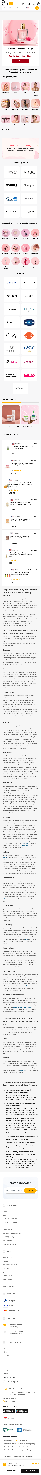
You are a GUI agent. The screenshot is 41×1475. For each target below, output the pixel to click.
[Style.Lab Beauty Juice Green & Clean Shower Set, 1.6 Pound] (7, 575)
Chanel (22, 1070)
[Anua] (29, 172)
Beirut (5, 1348)
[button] (24, 4)
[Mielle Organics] (12, 362)
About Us (6, 1211)
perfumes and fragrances (22, 1007)
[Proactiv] (20, 388)
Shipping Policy (8, 1237)
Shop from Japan (10, 1444)
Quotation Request (10, 1219)
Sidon (5, 1363)
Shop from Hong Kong (27, 1444)
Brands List (7, 1261)
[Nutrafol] (29, 198)
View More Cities (9, 1377)
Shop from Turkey (10, 1450)
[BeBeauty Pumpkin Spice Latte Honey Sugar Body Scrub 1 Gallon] (7, 504)
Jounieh (6, 1356)
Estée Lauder (7, 899)
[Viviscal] (29, 362)
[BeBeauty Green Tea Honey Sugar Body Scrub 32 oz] (8, 448)
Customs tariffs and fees (12, 1233)
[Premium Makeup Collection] (20, 33)
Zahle (5, 1366)
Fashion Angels (32, 570)
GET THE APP (30, 1471)
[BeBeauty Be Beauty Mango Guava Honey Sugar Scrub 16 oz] (7, 466)
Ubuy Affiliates (8, 1286)
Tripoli (5, 1352)
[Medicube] (12, 375)
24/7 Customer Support (18, 1389)
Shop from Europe (26, 1450)
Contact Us (7, 1215)
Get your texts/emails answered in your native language (22, 1393)
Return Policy (8, 1268)
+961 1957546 (10, 1401)
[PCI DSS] (8, 1430)
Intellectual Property (10, 1222)
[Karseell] (12, 172)
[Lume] (29, 335)
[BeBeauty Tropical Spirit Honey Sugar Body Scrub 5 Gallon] (7, 521)
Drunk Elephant (25, 845)
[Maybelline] (12, 212)
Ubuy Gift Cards (9, 1279)
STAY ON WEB (11, 1471)
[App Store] (9, 1411)
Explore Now (20, 61)
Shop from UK (22, 1441)
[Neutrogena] (29, 185)
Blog (4, 1283)
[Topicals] (12, 309)
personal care (25, 986)
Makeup (5, 857)
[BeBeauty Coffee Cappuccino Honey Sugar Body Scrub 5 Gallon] (7, 538)
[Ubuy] (10, 4)
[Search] (37, 8)
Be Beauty (34, 444)
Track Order (7, 1230)
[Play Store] (22, 1411)
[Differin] (12, 283)
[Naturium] (29, 283)
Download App (8, 1257)
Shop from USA (9, 1441)
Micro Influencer (9, 1240)
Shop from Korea (10, 1447)
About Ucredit (8, 1276)
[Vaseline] (29, 322)
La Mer (24, 1049)
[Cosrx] (29, 296)
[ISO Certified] (23, 1430)
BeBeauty (34, 460)
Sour (4, 1359)
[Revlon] (29, 212)
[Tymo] (29, 375)
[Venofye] (12, 349)
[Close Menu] (2, 4)
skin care (26, 843)
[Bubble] (12, 185)
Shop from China (25, 1447)
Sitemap (6, 1226)
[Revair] (29, 309)
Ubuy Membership (9, 1244)
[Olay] (12, 335)
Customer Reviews (10, 1265)
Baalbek (6, 1374)
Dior (26, 939)
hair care (33, 641)
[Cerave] (12, 198)
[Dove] (29, 349)
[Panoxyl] (12, 322)
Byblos (5, 1370)
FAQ (4, 1272)
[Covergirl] (12, 296)
